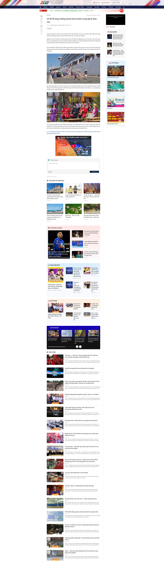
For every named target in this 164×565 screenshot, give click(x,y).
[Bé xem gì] (115, 102)
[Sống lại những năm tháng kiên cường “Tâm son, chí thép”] (55, 308)
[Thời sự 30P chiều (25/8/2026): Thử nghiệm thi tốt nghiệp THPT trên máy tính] (69, 284)
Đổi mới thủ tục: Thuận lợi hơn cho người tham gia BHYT (77, 306)
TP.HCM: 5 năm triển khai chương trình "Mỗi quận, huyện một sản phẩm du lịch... (55, 196)
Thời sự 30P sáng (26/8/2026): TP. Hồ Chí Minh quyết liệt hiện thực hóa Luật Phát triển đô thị (77, 272)
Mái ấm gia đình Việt (112, 123)
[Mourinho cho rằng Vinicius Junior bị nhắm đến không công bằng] (77, 233)
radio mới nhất (55, 265)
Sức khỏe (96, 7)
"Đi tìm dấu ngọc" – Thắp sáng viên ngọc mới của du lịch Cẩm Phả (92, 196)
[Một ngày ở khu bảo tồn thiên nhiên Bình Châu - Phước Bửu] (92, 209)
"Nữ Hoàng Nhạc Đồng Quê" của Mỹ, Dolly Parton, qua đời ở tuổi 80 (82, 538)
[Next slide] (80, 346)
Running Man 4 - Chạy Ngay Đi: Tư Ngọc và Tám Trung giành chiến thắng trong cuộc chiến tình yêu (118, 53)
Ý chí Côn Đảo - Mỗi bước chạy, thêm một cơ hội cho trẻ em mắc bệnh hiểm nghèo (82, 447)
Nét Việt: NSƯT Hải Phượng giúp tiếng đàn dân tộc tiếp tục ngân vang (91, 253)
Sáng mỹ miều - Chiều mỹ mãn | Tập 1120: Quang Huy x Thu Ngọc (95, 271)
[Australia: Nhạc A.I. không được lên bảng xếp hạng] (87, 305)
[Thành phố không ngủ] (115, 71)
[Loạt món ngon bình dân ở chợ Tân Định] (53, 333)
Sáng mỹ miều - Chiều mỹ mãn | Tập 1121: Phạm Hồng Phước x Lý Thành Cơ (55, 286)
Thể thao (104, 7)
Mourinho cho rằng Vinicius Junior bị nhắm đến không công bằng (91, 233)
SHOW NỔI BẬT (54, 328)
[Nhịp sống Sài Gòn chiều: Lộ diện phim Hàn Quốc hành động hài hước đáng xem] (87, 284)
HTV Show (118, 7)
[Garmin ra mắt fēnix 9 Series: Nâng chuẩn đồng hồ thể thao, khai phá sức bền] (55, 529)
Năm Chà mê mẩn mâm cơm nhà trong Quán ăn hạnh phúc (93, 340)
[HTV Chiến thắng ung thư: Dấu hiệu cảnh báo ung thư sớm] (66, 333)
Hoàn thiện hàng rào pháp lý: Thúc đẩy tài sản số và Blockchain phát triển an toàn (79, 408)
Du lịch (49, 15)
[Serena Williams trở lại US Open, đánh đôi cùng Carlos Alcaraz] (77, 244)
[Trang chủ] (40, 7)
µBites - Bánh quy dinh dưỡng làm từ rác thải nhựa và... (94, 315)
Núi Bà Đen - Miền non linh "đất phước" (72, 216)
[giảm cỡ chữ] (41, 32)
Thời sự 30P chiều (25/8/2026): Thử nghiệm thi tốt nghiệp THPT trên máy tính (77, 286)
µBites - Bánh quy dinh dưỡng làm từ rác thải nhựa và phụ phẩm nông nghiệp (81, 551)
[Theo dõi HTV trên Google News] (49, 28)
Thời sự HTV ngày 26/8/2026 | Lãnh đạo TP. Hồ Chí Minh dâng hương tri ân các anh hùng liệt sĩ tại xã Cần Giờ (81, 460)
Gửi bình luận (94, 171)
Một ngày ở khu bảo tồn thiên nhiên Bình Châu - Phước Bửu (91, 216)
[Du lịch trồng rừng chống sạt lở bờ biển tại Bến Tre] (73, 188)
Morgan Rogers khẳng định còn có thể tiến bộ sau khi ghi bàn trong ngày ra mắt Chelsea (59, 254)
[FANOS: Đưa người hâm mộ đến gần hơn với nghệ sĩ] (55, 372)
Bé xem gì (109, 108)
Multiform (53, 301)
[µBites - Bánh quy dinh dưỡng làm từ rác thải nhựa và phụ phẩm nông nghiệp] (87, 314)
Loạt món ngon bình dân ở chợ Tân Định (52, 339)
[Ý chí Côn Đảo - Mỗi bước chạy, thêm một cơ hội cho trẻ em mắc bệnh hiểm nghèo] (55, 451)
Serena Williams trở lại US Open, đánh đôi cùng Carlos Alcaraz (91, 243)
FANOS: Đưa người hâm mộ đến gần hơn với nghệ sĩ (79, 368)
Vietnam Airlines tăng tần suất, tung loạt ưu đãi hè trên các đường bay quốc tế (55, 217)
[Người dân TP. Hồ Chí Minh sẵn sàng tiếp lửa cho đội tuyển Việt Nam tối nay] (55, 438)
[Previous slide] (77, 346)
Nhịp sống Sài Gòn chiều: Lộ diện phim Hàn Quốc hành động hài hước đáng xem (95, 286)
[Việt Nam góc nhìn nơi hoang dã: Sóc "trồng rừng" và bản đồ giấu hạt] (80, 333)
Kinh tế (64, 7)
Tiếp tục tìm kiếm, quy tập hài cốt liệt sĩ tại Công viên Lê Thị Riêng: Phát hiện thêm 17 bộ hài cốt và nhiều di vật (82, 382)
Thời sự (45, 7)
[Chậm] (115, 86)
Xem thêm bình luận (51, 176)
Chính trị (58, 7)
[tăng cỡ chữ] (41, 29)
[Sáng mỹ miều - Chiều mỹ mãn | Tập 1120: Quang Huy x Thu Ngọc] (87, 270)
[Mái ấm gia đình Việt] (115, 117)
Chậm (108, 93)
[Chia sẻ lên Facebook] (41, 16)
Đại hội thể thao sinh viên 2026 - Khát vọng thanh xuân (81, 499)
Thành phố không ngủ (113, 77)
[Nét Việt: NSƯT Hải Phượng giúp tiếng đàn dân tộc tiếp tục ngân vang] (77, 254)
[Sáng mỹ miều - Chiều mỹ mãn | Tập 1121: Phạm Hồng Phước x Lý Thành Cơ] (55, 274)
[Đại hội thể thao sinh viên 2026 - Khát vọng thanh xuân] (55, 503)
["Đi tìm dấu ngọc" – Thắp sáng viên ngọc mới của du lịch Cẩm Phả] (92, 188)
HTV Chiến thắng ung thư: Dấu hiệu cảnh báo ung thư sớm (66, 340)
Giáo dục (111, 7)
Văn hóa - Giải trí (80, 7)
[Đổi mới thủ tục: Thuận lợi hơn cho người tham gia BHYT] (69, 305)
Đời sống (71, 7)
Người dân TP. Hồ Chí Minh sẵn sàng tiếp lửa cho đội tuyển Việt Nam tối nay (81, 434)
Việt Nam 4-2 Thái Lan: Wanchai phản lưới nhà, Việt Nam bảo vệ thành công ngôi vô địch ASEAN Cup (81, 356)
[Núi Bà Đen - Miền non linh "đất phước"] (73, 209)
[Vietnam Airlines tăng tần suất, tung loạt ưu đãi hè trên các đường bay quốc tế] (55, 209)
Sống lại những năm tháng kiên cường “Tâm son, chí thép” (55, 316)
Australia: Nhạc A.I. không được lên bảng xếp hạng (94, 306)
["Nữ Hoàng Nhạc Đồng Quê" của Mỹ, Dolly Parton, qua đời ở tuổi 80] (69, 314)
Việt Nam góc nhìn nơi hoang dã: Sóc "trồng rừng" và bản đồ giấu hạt (80, 341)
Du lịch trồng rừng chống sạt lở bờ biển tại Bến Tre (73, 195)
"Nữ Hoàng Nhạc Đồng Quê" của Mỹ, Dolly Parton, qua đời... (77, 316)
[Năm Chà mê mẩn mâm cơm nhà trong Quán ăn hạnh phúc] (93, 333)
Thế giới (52, 7)
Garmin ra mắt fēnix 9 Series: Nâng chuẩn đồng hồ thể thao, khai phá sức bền (82, 525)
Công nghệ (89, 7)
